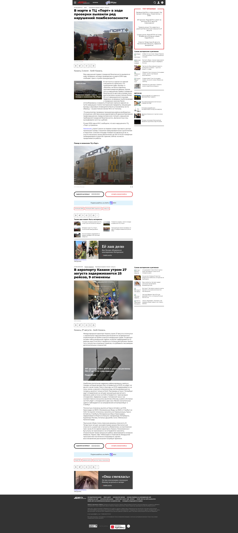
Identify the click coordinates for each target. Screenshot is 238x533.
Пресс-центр (107, 497)
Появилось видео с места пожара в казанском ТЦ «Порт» (121, 222)
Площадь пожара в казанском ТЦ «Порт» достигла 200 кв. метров (91, 222)
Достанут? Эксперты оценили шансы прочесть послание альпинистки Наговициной (153, 290)
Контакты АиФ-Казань (106, 499)
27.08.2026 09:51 (78, 266)
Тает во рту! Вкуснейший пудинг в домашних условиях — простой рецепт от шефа (152, 67)
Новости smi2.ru (80, 260)
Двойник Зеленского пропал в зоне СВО (152, 114)
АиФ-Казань (77, 320)
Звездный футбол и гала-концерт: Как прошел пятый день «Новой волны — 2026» (149, 14)
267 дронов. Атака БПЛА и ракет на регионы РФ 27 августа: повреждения (149, 21)
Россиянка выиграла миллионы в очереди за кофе (151, 102)
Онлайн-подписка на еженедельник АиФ (139, 497)
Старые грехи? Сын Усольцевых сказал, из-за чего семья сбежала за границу (152, 80)
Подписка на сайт (93, 499)
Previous (77, 162)
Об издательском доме (94, 497)
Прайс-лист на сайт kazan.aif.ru (146, 499)
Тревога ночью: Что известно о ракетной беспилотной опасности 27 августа (149, 29)
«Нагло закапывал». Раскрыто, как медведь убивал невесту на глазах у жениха (152, 302)
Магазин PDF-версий (119, 497)
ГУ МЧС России (78, 61)
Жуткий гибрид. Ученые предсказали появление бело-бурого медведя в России (153, 61)
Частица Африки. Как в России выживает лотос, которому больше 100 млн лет (152, 296)
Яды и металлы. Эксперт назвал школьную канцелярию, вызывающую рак (151, 284)
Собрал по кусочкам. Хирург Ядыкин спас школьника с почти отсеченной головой (153, 55)
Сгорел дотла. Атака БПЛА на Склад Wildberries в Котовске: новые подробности (149, 36)
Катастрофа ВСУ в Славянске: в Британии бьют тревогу (151, 96)
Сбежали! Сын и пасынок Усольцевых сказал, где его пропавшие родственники (153, 74)
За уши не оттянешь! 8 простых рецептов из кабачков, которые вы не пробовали (153, 277)
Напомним (87, 129)
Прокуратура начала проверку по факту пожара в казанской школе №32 (121, 229)
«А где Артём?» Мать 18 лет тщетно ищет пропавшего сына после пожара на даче (152, 271)
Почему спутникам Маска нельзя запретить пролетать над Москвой (152, 121)
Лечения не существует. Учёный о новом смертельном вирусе (152, 85)
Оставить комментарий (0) (119, 194)
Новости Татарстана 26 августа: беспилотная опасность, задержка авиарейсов (149, 43)
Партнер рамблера (103, 526)
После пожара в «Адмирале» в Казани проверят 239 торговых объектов (91, 235)
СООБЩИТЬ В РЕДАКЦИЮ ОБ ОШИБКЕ (132, 501)
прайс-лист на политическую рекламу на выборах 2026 (104, 501)
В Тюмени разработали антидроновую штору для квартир (152, 108)
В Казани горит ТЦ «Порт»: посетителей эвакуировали (90, 228)
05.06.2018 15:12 (78, 7)
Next (129, 162)
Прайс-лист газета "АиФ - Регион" (125, 499)
